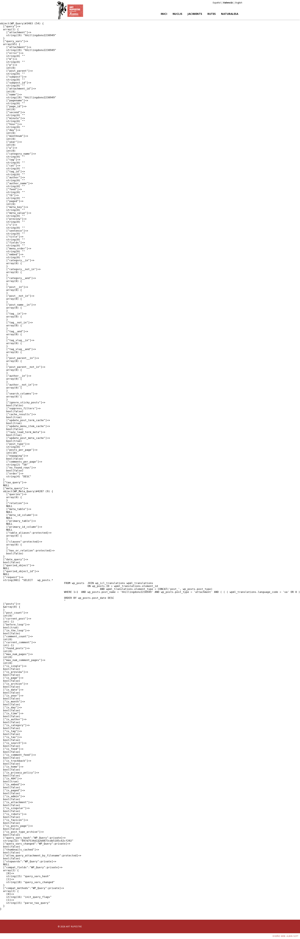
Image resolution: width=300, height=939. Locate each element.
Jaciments (195, 14)
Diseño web (279, 936)
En (236, 2)
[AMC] (69, 10)
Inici (164, 14)
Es (214, 2)
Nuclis (177, 14)
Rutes (212, 14)
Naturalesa (229, 14)
